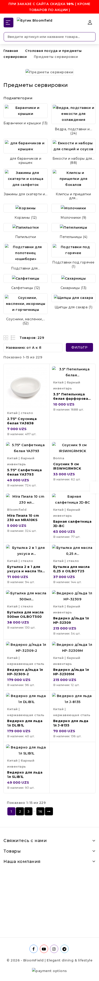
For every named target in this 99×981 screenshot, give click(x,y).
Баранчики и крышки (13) (25, 123)
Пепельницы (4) (73, 237)
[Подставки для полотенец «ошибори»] (25, 253)
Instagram (54, 949)
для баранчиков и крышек (25, 160)
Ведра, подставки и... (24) (73, 131)
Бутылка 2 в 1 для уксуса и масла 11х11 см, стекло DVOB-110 (26, 573)
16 (40, 811)
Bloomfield (16, 509)
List (13, 337)
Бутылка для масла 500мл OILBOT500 (25, 614)
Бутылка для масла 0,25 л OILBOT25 (71, 569)
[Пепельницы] (73, 227)
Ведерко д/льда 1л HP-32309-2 (25, 672)
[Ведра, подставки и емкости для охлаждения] (73, 113)
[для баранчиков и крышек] (25, 146)
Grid (6, 337)
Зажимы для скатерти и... (25, 194)
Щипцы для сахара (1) (73, 307)
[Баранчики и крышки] (25, 110)
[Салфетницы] (25, 278)
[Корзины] (25, 208)
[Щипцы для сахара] (73, 297)
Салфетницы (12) (25, 288)
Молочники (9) (73, 217)
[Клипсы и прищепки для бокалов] (73, 178)
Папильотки (25, 237)
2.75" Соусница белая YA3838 (22, 421)
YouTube (44, 949)
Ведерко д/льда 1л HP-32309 (71, 620)
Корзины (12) (26, 217)
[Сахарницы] (73, 278)
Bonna (58, 458)
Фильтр (79, 347)
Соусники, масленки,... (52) (25, 321)
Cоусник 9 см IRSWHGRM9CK (67, 466)
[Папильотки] (25, 227)
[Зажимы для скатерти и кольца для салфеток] (25, 178)
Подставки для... (25, 268)
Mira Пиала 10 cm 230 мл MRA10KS (23, 517)
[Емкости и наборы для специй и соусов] (73, 146)
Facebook (34, 949)
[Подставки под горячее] (73, 250)
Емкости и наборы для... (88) (73, 160)
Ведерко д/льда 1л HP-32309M (71, 672)
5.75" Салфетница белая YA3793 (24, 472)
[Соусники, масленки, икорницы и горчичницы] (25, 303)
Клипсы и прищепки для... (73, 196)
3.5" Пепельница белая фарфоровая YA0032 (71, 398)
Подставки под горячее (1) (73, 264)
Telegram (65, 949)
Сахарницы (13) (74, 288)
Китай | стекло (20, 413)
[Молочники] (73, 208)
